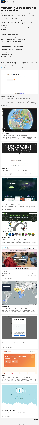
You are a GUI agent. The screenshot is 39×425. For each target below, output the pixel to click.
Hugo (24, 424)
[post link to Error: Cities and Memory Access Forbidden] (19, 401)
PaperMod (27, 424)
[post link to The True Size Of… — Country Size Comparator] (19, 297)
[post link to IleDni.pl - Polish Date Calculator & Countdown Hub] (19, 366)
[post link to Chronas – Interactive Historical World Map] (19, 124)
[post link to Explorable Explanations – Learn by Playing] (19, 159)
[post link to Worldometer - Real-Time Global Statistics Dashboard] (19, 332)
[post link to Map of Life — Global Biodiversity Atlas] (19, 194)
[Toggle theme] (12, 1)
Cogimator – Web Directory (16, 424)
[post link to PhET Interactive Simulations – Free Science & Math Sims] (19, 263)
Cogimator (8, 2)
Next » (36, 419)
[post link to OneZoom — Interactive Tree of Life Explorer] (19, 228)
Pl (14, 1)
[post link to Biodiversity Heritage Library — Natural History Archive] (19, 88)
